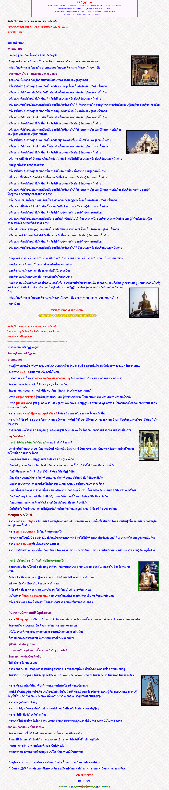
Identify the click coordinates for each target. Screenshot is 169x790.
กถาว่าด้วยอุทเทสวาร (81, 14)
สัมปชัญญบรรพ (64, 8)
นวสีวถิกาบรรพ (104, 8)
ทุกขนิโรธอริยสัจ (85, 11)
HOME (88, 781)
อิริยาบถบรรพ (71, 5)
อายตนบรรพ (82, 5)
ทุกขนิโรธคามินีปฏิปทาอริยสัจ (103, 11)
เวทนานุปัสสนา (76, 8)
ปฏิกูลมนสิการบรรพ (91, 8)
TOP (80, 781)
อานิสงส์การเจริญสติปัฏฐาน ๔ (98, 5)
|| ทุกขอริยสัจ (58, 11)
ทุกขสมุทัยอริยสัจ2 (71, 11)
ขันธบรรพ (68, 14)
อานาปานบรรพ (115, 5)
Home (49, 5)
